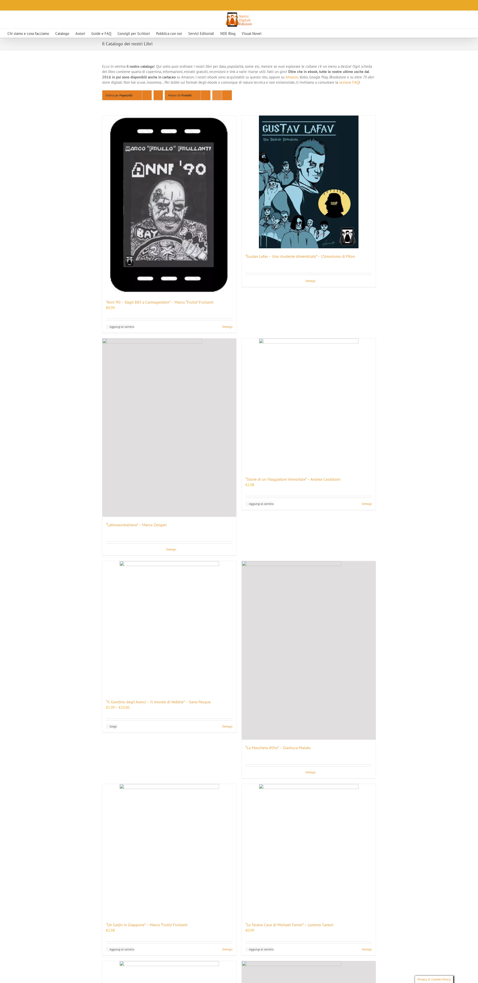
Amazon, (292, 77)
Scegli (113, 726)
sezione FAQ (348, 82)
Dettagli (227, 326)
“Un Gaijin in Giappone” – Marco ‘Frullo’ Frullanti (146, 924)
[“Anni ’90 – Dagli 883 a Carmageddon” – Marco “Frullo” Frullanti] (169, 205)
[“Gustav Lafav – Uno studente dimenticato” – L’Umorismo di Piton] (309, 182)
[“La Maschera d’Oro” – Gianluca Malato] (309, 650)
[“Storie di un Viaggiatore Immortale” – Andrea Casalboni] (309, 404)
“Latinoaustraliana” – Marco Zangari (136, 524)
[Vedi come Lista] (227, 95)
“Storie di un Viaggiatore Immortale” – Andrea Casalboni (292, 479)
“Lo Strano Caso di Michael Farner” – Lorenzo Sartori (289, 924)
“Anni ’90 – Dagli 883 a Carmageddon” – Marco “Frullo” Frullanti (159, 302)
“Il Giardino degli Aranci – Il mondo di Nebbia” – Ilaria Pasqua (158, 701)
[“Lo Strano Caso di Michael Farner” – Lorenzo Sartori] (309, 850)
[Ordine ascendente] (158, 95)
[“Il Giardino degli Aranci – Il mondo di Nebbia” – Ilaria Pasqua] (169, 627)
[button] (278, 33)
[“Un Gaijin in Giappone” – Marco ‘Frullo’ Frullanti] (169, 850)
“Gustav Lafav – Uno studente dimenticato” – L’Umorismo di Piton (300, 256)
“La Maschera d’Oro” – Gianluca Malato (278, 747)
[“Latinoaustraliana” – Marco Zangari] (169, 427)
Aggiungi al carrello (122, 326)
